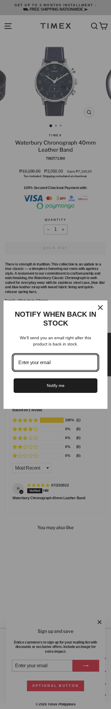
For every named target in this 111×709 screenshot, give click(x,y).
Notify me (56, 385)
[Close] (100, 307)
